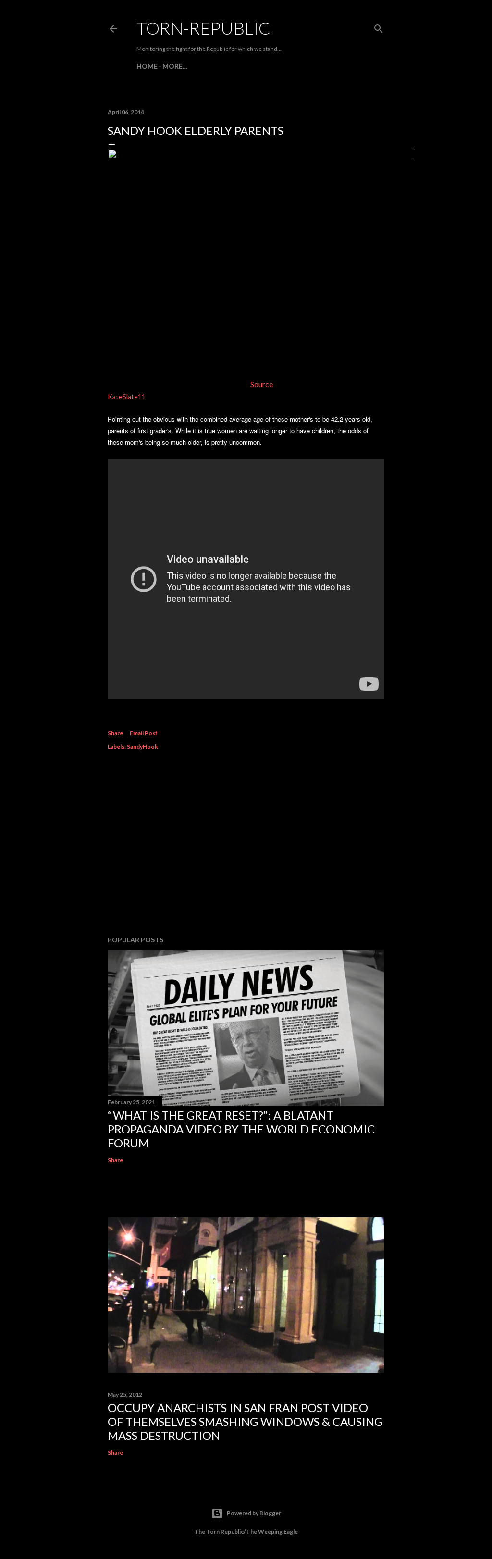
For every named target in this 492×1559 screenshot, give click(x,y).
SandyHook (142, 746)
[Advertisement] (246, 844)
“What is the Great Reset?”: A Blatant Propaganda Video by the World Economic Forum (241, 1129)
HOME (147, 66)
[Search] (378, 26)
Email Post (144, 733)
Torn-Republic (203, 27)
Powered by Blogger (254, 1513)
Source (261, 384)
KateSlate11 (127, 396)
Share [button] (115, 733)
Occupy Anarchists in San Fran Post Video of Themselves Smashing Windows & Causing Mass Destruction (245, 1421)
